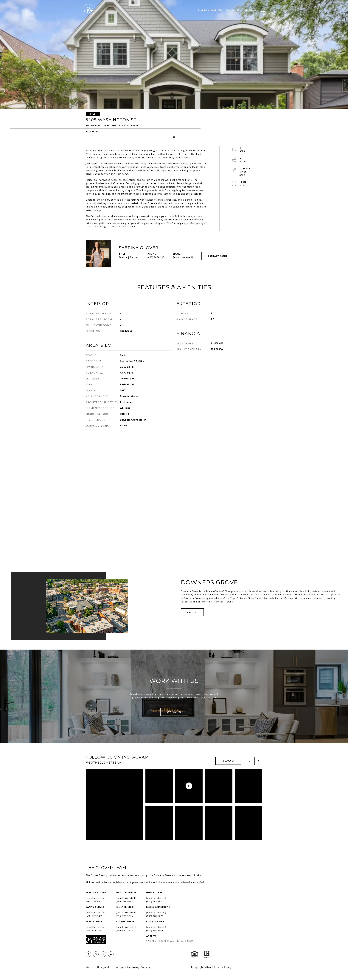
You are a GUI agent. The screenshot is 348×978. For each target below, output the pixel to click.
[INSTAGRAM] (96, 954)
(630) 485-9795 (124, 901)
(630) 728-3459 (94, 916)
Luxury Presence (141, 967)
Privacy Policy (223, 967)
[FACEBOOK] (88, 954)
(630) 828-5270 (154, 916)
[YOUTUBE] (111, 954)
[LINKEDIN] (103, 954)
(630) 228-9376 (124, 916)
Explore (192, 612)
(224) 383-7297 (94, 930)
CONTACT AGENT (217, 256)
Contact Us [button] (174, 712)
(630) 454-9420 (154, 901)
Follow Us (228, 760)
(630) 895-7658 (154, 930)
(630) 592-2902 (124, 930)
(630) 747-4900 (155, 257)
